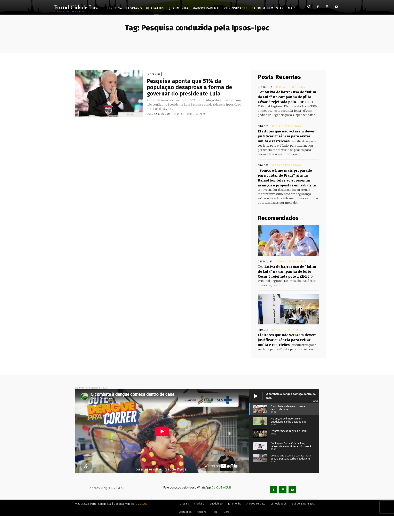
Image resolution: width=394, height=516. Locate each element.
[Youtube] (336, 6)
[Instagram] (327, 6)
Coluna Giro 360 (158, 114)
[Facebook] (317, 6)
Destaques (265, 87)
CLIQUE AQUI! (221, 487)
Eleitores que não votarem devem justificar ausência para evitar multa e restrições (287, 136)
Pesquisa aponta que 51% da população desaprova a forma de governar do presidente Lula (189, 87)
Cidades (263, 126)
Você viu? (154, 74)
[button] (309, 7)
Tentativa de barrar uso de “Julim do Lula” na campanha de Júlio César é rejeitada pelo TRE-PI (287, 97)
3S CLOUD (142, 503)
